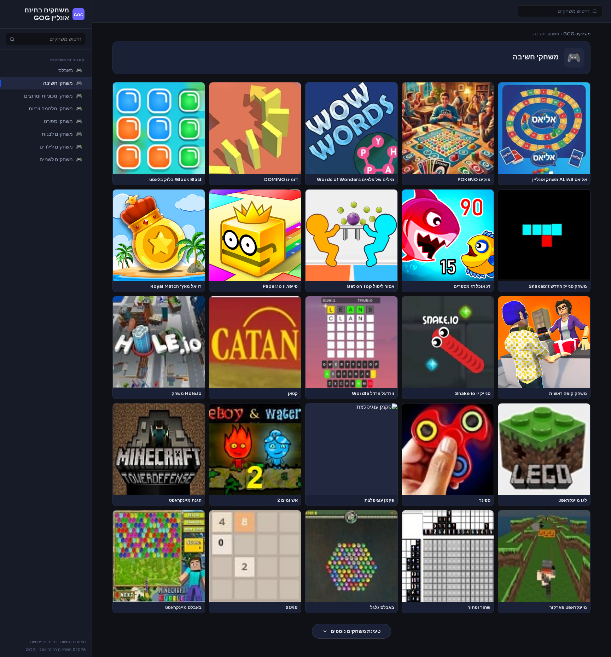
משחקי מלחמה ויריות (55, 108)
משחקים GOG (576, 34)
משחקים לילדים (61, 147)
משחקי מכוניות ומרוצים (53, 96)
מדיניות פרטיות (43, 641)
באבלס (70, 70)
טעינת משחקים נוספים (356, 631)
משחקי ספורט (63, 121)
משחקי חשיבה (62, 83)
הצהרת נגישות (73, 641)
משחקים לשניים (61, 159)
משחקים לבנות (62, 134)
